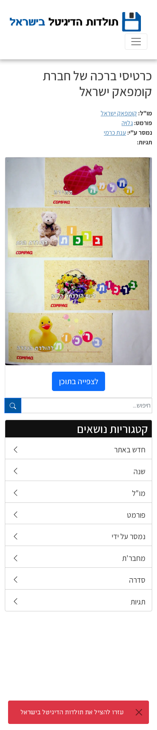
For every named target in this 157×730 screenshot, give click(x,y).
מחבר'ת (133, 558)
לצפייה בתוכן (78, 381)
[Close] (139, 712)
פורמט (136, 515)
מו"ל (138, 493)
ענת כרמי (115, 132)
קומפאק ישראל (119, 113)
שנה (139, 471)
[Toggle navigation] (136, 41)
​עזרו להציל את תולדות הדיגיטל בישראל (72, 712)
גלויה (127, 123)
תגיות (137, 601)
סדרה (137, 580)
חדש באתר (129, 449)
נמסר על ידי (128, 536)
